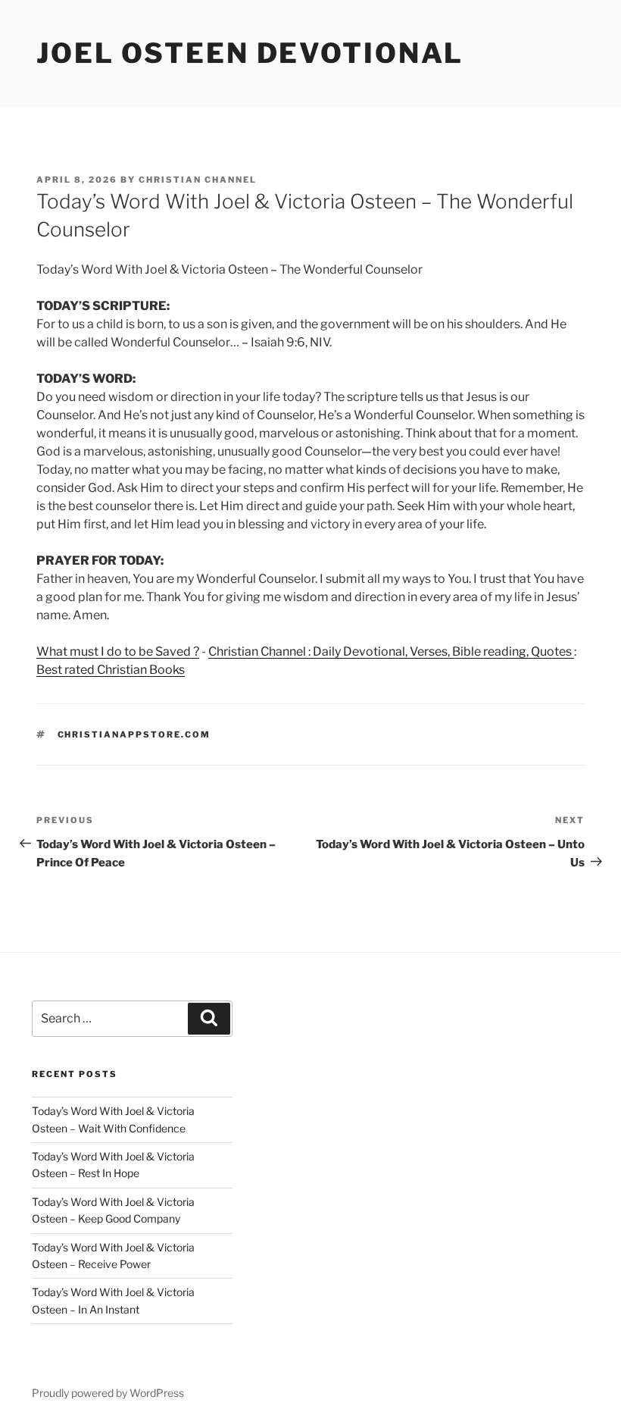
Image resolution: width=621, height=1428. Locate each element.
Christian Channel (198, 179)
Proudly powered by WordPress (108, 1392)
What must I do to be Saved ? (117, 651)
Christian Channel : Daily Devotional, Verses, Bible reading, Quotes (391, 651)
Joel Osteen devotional (249, 53)
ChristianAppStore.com (134, 734)
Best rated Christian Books (110, 669)
